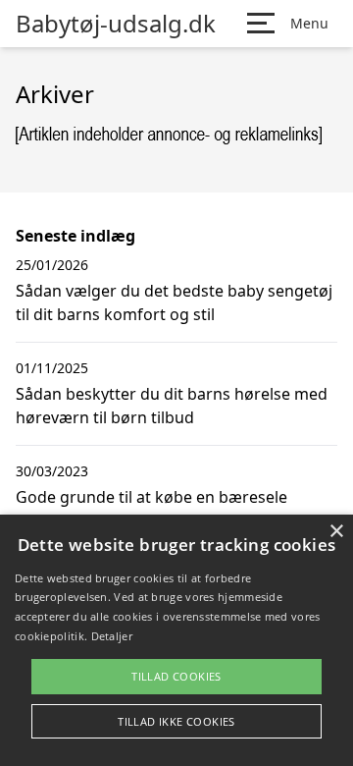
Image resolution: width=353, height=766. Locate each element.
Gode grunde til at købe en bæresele (151, 497)
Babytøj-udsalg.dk (116, 23)
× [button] (335, 531)
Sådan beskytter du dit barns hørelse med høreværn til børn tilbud (172, 405)
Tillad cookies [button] (176, 676)
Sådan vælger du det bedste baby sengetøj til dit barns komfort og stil (174, 302)
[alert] (176, 640)
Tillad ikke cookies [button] (176, 721)
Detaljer (111, 636)
